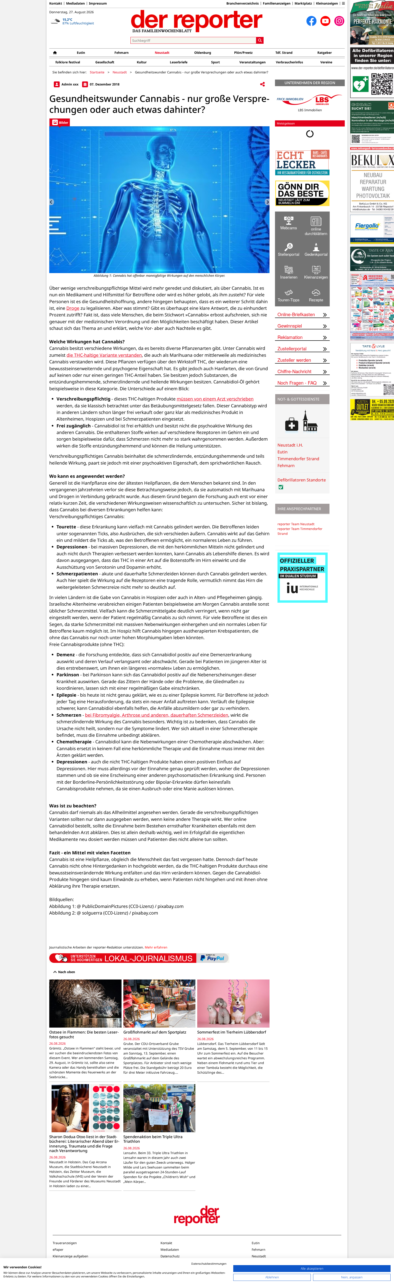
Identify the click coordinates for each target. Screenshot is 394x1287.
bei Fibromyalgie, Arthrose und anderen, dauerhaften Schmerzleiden (156, 715)
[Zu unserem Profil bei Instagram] (339, 21)
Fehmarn (121, 52)
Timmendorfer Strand (298, 458)
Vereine (326, 62)
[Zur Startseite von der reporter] (197, 21)
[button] (343, 3)
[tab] (59, 122)
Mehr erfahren (156, 947)
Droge (72, 308)
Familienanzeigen (276, 3)
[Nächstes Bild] (267, 202)
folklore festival (67, 62)
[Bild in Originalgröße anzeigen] (159, 199)
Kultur (142, 62)
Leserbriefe (178, 62)
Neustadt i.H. (290, 445)
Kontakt (55, 3)
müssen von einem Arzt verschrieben (215, 399)
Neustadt (162, 52)
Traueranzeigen (65, 1243)
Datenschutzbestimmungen (208, 1264)
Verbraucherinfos (289, 62)
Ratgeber (324, 52)
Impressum (98, 3)
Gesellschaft (104, 62)
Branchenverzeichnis (242, 3)
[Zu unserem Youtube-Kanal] (325, 21)
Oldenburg (202, 52)
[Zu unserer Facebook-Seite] (311, 21)
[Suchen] (260, 40)
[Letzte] (51, 202)
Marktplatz (303, 3)
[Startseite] (55, 52)
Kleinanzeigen (327, 3)
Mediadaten (75, 3)
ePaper (58, 1249)
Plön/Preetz (243, 52)
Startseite (97, 72)
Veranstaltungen (252, 62)
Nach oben (66, 972)
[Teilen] (262, 84)
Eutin (81, 52)
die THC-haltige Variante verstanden (104, 355)
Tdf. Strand (284, 52)
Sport (215, 62)
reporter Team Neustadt (295, 524)
